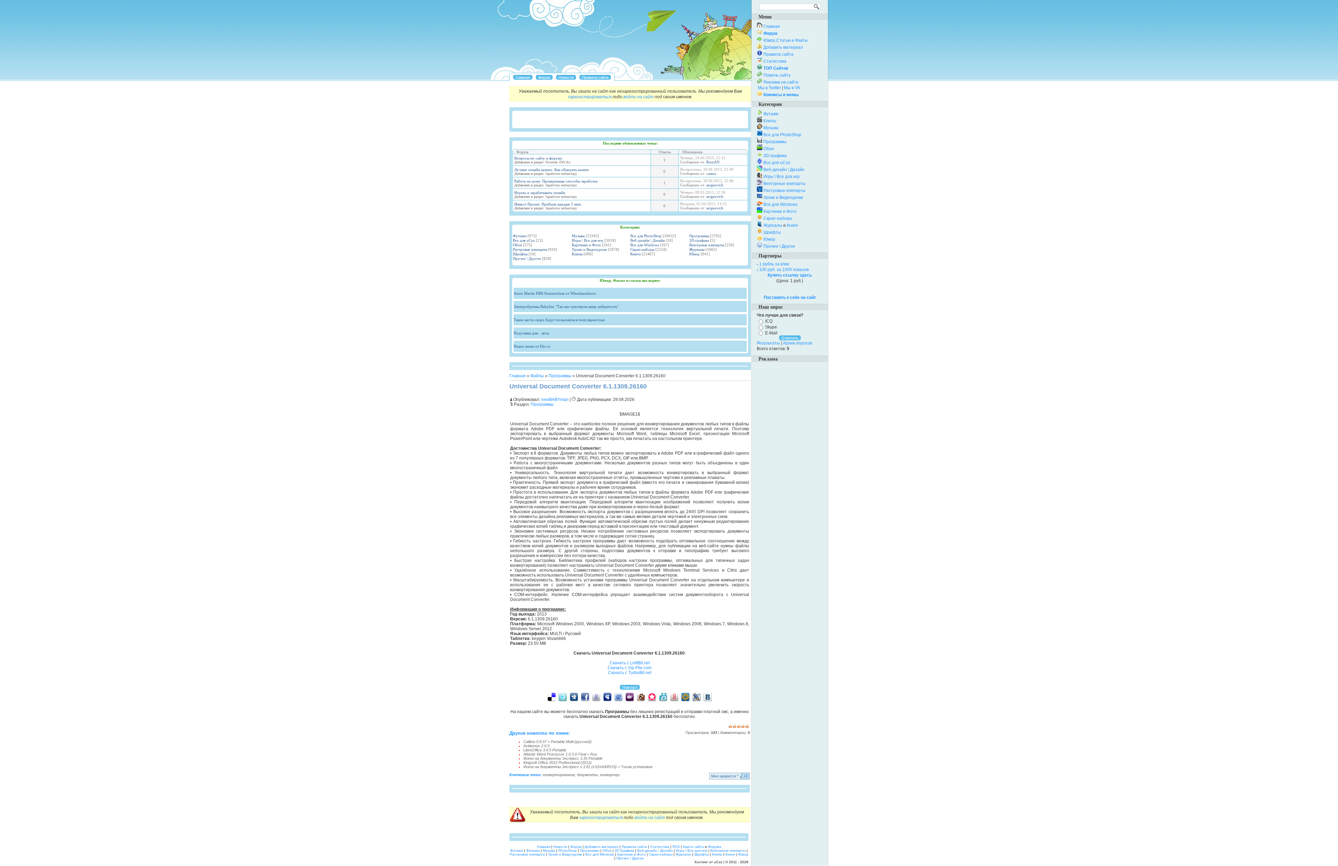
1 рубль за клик (774, 264)
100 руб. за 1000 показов (784, 269)
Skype (771, 327)
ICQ (768, 321)
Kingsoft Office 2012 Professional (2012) (557, 762)
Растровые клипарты (530, 249)
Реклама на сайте (781, 82)
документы (587, 775)
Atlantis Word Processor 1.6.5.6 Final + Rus (560, 754)
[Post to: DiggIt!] (573, 696)
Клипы (577, 254)
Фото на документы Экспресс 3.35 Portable (562, 758)
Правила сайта (778, 54)
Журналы (697, 249)
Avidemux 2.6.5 (536, 746)
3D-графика (699, 240)
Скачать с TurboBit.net (629, 672)
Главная (517, 375)
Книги (635, 254)
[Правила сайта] (595, 77)
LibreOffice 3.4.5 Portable (544, 750)
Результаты (768, 343)
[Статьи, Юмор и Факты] (566, 77)
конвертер (610, 775)
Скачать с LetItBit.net (630, 662)
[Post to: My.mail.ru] (685, 696)
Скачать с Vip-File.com (630, 667)
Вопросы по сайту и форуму (538, 158)
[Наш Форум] (544, 77)
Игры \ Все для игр (587, 240)
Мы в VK (792, 87)
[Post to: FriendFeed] (618, 696)
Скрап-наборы (642, 249)
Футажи (519, 236)
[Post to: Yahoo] (629, 696)
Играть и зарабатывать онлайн (539, 193)
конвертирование (559, 775)
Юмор (694, 254)
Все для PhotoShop (646, 236)
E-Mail (771, 332)
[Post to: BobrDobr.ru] (640, 696)
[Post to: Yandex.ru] (674, 696)
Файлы (537, 375)
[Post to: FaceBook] (585, 696)
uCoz (718, 862)
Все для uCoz (524, 240)
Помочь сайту (777, 75)
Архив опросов (797, 343)
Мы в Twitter (769, 87)
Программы (699, 236)
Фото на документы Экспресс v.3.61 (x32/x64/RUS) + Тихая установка (587, 767)
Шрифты (520, 254)
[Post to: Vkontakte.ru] (707, 696)
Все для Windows (644, 245)
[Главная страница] (522, 77)
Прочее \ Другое (527, 258)
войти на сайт (638, 96)
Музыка (578, 236)
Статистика (774, 61)
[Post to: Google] (596, 696)
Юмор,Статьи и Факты (785, 40)
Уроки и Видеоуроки (589, 249)
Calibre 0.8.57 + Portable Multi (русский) (557, 742)
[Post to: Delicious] (551, 696)
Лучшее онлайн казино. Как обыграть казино (551, 170)
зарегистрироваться (590, 96)
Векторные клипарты (706, 245)
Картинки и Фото (586, 245)
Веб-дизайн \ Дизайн (647, 240)
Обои (517, 245)
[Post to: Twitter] (562, 696)
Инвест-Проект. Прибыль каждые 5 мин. (548, 204)
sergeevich (714, 185)
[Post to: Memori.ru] (652, 696)
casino (711, 173)
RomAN (713, 162)
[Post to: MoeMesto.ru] (663, 696)
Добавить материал (783, 47)
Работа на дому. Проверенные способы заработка (556, 181)
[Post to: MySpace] (607, 696)
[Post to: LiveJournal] (696, 696)
